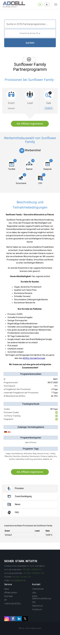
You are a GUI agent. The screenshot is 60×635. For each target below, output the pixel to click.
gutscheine (37, 459)
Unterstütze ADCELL (12, 603)
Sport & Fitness (30, 442)
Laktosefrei (19, 459)
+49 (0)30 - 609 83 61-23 (33, 573)
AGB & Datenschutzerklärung (41, 597)
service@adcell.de (18, 580)
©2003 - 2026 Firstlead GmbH (30, 628)
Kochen (12, 459)
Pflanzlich (8, 456)
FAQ (34, 602)
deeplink (46, 459)
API (5, 600)
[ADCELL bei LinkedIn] (19, 618)
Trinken (52, 454)
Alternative (28, 454)
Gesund (40, 454)
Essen (46, 454)
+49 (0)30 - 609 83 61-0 (32, 569)
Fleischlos (17, 456)
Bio (55, 456)
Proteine (43, 456)
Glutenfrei (25, 456)
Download (8, 596)
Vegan (8, 454)
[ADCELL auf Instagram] (7, 618)
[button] (30, 42)
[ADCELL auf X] (25, 618)
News (6, 589)
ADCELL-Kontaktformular (34, 358)
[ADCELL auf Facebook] (13, 618)
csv (51, 459)
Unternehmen (38, 589)
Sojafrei (50, 456)
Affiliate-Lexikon (10, 592)
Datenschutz (37, 606)
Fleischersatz (34, 456)
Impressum (37, 609)
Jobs (34, 592)
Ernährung (29, 459)
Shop (34, 454)
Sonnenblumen (17, 454)
